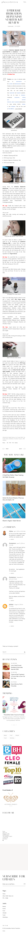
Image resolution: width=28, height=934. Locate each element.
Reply (12, 539)
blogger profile (6, 834)
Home (4, 894)
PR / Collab (5, 898)
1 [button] (11, 725)
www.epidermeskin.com (8, 65)
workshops (5, 917)
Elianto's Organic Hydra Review (12, 521)
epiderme (11, 438)
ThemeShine (17, 928)
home (4, 831)
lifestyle (17, 735)
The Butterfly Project (7, 836)
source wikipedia (18, 108)
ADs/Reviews (6, 835)
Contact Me (5, 837)
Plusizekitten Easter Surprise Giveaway (14, 715)
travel (5, 738)
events (4, 908)
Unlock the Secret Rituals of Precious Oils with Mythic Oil (13, 499)
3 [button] (14, 725)
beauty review (12, 437)
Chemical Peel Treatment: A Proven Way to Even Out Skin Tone (18, 676)
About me (5, 832)
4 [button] (15, 725)
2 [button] (12, 725)
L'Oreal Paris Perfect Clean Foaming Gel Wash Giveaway (13, 476)
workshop (12, 738)
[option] (14, 708)
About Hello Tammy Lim (8, 896)
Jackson (11, 604)
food (11, 735)
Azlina (11, 531)
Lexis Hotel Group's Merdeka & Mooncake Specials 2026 (17, 667)
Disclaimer (5, 839)
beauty (5, 735)
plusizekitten (10, 2)
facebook (7, 67)
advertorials (10, 26)
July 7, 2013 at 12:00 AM (19, 531)
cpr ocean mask (19, 437)
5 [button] (16, 725)
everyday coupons (18, 438)
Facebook (12, 420)
